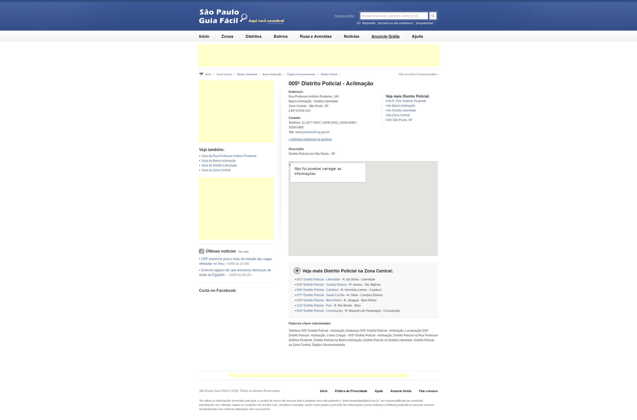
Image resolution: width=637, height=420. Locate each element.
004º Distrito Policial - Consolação (320, 311)
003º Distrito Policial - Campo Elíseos (322, 284)
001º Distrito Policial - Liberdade (318, 279)
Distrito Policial (329, 74)
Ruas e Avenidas (316, 36)
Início (204, 36)
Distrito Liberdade (247, 74)
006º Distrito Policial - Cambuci (317, 290)
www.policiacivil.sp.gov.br (312, 132)
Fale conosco (428, 391)
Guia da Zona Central (216, 170)
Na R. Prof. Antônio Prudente (406, 101)
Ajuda (417, 36)
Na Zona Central (398, 115)
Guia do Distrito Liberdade (219, 165)
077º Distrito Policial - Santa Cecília (320, 295)
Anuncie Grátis (386, 36)
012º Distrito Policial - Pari (314, 305)
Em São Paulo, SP (399, 120)
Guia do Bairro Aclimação (219, 160)
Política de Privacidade (351, 391)
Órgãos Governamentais (301, 74)
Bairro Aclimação (272, 74)
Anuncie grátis (344, 16)
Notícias (351, 36)
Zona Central (224, 74)
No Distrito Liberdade (401, 110)
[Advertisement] (318, 55)
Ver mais (243, 251)
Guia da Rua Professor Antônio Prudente (229, 156)
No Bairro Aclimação (401, 105)
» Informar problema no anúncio (310, 139)
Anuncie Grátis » (428, 74)
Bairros (281, 36)
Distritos (254, 36)
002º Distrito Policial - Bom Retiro (319, 300)
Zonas (227, 36)
